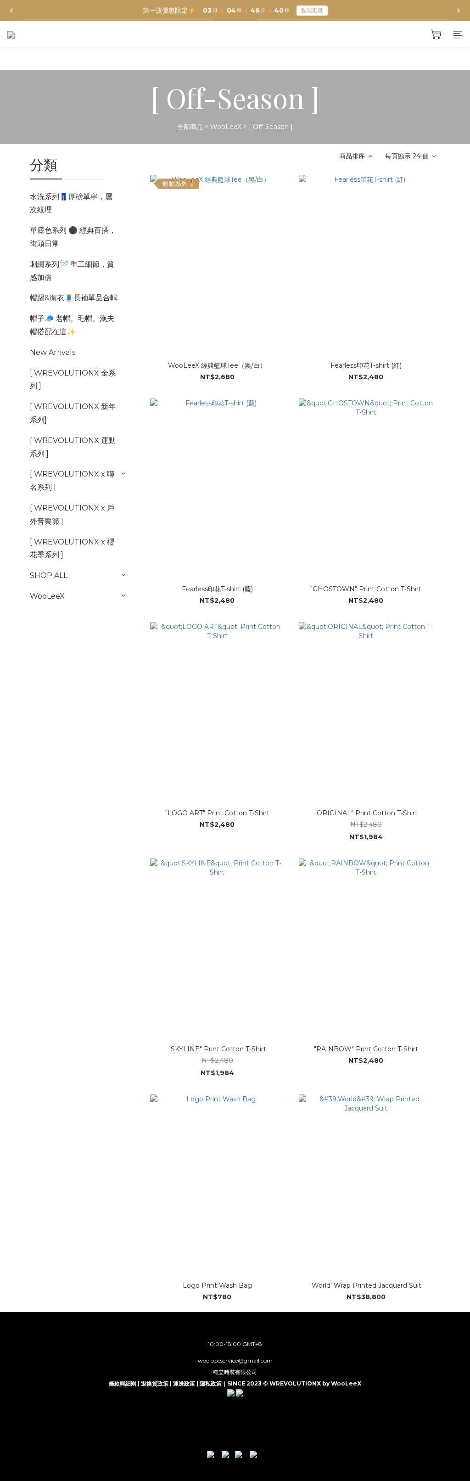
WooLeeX (225, 127)
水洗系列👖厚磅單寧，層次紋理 (71, 203)
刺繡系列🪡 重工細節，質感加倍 (72, 271)
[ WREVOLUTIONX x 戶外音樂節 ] (72, 515)
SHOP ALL (48, 575)
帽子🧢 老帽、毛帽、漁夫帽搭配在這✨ (72, 325)
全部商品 (190, 127)
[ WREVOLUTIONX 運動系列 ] (73, 447)
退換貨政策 (154, 1383)
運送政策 (184, 1383)
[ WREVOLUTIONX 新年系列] (73, 413)
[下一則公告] (458, 10)
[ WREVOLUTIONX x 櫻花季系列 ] (72, 549)
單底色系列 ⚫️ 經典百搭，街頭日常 (73, 237)
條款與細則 (122, 1383)
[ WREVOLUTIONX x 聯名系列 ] (72, 481)
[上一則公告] (11, 10)
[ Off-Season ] (271, 127)
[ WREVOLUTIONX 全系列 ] (73, 380)
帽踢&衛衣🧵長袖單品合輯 (74, 297)
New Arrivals (52, 352)
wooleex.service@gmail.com (235, 1360)
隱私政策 (211, 1383)
